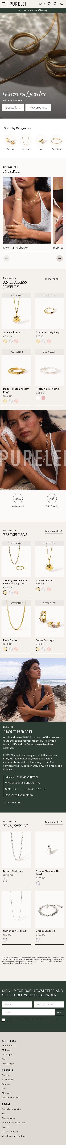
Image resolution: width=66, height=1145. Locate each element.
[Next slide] (59, 258)
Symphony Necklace (15, 930)
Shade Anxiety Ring (47, 332)
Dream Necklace (13, 871)
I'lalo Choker (11, 640)
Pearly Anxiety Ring (47, 388)
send (59, 1012)
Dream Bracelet (45, 930)
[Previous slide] (6, 258)
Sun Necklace (11, 332)
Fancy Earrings (45, 640)
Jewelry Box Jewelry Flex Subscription (15, 582)
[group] (27, 214)
